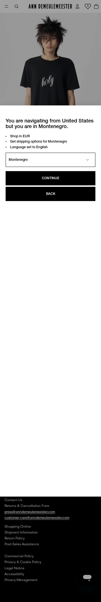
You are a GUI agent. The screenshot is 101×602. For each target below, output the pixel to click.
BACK (50, 193)
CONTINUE (50, 178)
